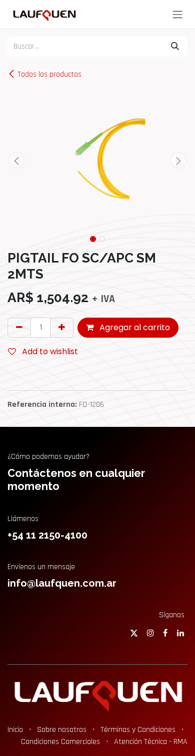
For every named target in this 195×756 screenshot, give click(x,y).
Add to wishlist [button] (49, 351)
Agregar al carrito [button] (134, 327)
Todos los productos (50, 74)
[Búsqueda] (175, 47)
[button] (17, 160)
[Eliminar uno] (19, 328)
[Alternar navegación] (178, 14)
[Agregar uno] (62, 328)
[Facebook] (165, 633)
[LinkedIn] (180, 633)
